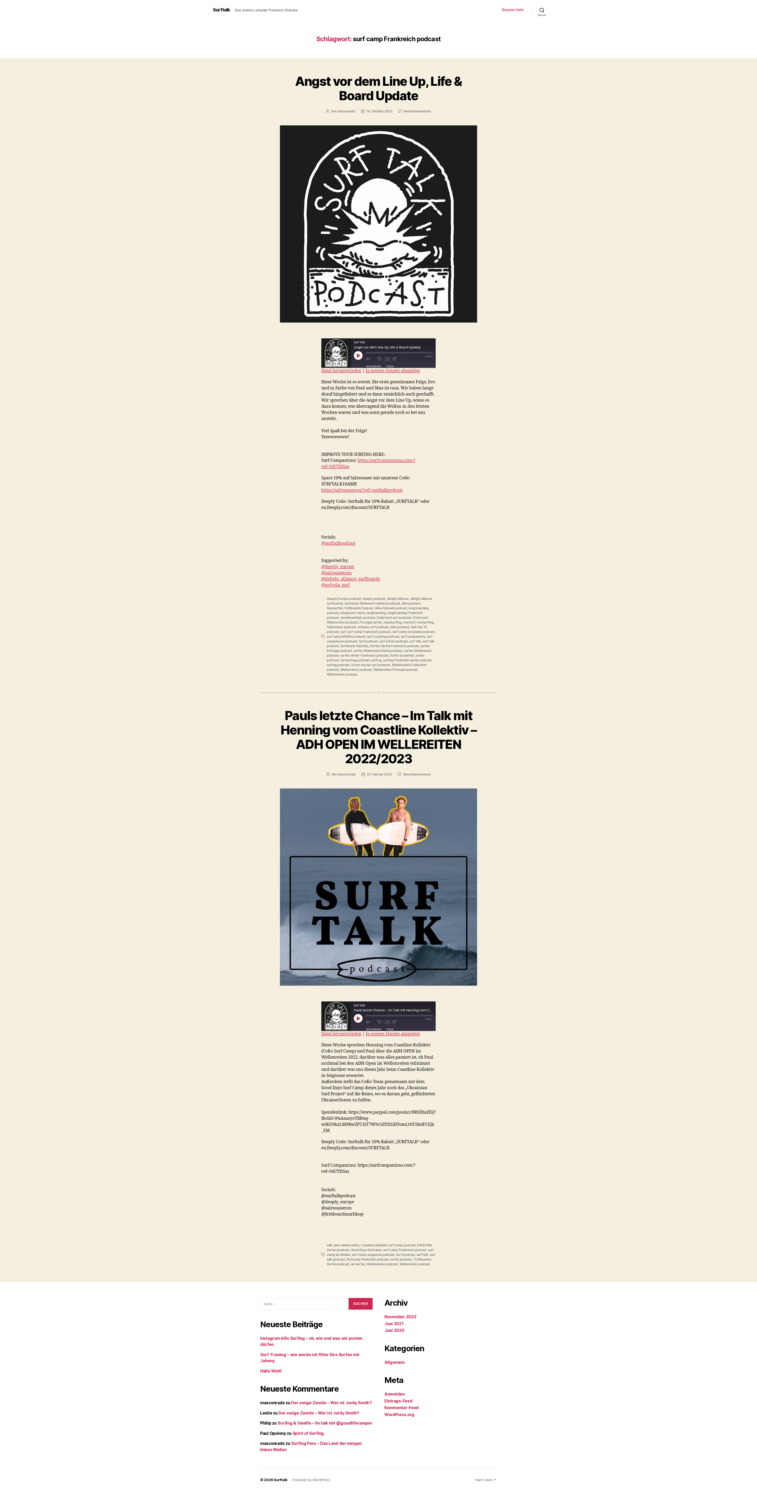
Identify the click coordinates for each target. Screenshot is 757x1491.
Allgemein (394, 1362)
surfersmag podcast (355, 660)
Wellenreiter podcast (342, 674)
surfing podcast (338, 665)
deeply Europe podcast (344, 599)
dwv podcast (411, 603)
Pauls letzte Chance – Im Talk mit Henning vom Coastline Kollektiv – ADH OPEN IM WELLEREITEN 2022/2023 (378, 737)
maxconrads (346, 111)
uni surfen (358, 1264)
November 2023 (400, 1316)
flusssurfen (335, 608)
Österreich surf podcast (394, 618)
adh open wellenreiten (343, 1245)
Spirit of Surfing (308, 1433)
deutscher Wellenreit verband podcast (372, 603)
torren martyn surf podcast (370, 665)
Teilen (389, 366)
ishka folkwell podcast (391, 608)
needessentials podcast (357, 618)
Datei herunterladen (341, 370)
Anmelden (394, 1394)
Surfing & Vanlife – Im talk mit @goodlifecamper (325, 1423)
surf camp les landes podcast (413, 632)
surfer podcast (400, 1259)
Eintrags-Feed (398, 1401)
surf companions (413, 636)
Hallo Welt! (271, 1371)
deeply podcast (374, 599)
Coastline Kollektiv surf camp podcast (388, 1245)
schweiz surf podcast (373, 627)
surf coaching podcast (383, 636)
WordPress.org (399, 1414)
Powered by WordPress (311, 1480)
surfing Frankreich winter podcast (407, 660)
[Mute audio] (370, 359)
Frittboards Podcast (359, 608)
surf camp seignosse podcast (373, 1255)
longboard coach (352, 613)
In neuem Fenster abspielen (393, 370)
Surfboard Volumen (354, 646)
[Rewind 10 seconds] (379, 359)
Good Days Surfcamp (366, 1250)
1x (387, 358)
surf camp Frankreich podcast (369, 632)
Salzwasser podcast (341, 627)
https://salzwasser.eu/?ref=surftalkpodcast (362, 490)
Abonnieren (373, 366)
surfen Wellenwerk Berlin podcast (377, 651)
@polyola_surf (335, 585)
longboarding (376, 613)
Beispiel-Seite (513, 10)
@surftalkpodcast (338, 543)
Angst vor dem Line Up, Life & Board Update (378, 88)
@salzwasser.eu (336, 573)
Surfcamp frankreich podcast (367, 1259)
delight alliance (398, 599)
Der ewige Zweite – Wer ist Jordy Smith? (331, 1402)
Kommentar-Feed (401, 1407)
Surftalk (221, 9)
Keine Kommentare (417, 111)
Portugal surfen (371, 622)
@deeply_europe (337, 566)
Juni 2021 (394, 1323)
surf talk (415, 641)
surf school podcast (393, 641)
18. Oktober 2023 (379, 111)
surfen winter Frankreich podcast (364, 655)
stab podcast (399, 627)
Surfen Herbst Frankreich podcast (394, 646)
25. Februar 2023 (379, 774)
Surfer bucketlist (402, 655)
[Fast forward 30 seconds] (397, 359)
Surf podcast (368, 641)
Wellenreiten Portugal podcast (395, 670)
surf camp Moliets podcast (346, 636)
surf (343, 632)
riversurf (409, 622)
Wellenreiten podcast (356, 670)
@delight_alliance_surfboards (350, 579)
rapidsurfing (392, 622)
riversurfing (425, 622)
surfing (376, 660)
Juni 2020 (394, 1330)
